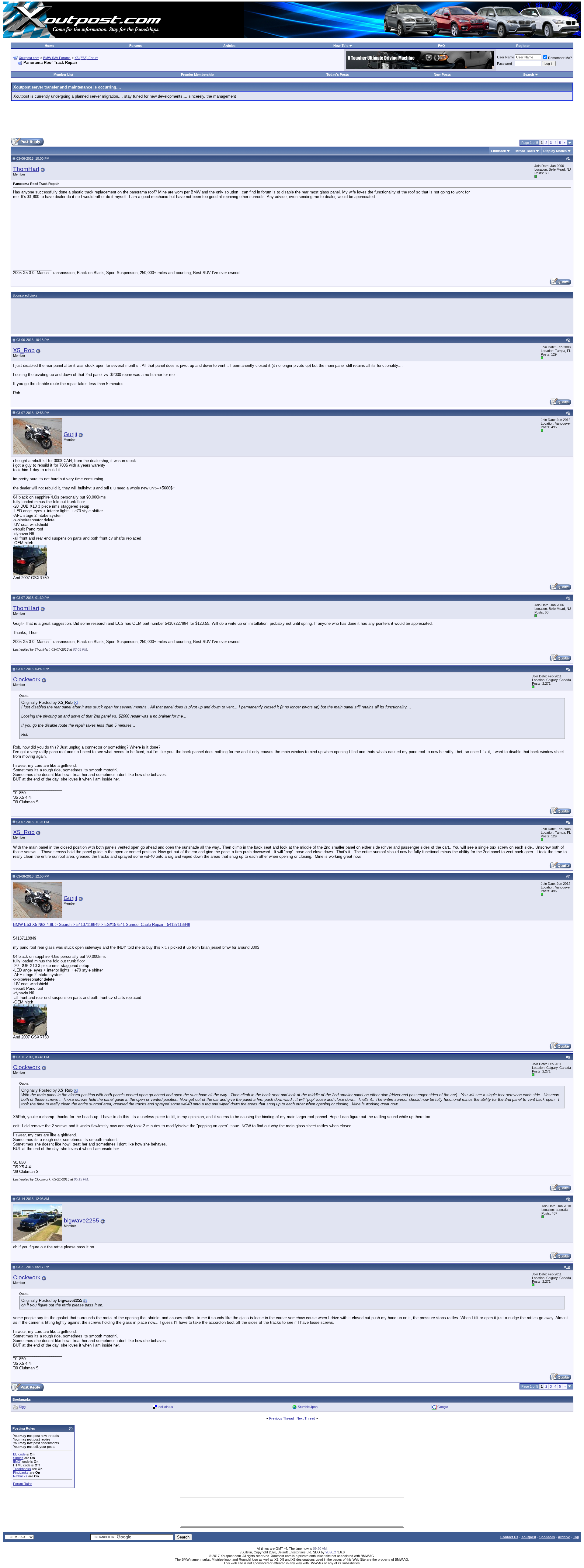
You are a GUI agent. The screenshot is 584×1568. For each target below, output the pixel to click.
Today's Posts (337, 74)
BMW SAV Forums (57, 58)
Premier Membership (197, 74)
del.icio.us (165, 1406)
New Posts (442, 74)
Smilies (18, 1458)
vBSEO (330, 1552)
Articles (229, 45)
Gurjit (70, 434)
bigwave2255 (81, 1220)
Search (528, 74)
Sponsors (547, 1537)
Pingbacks (21, 1472)
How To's (340, 45)
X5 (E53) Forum (86, 58)
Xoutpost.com (29, 58)
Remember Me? (560, 58)
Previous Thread (281, 1418)
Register (523, 45)
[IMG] (17, 1461)
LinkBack (498, 151)
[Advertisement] (292, 119)
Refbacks (20, 1476)
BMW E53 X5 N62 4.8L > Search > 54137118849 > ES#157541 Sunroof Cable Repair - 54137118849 (101, 924)
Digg (22, 1406)
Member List (63, 74)
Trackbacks (22, 1469)
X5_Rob (24, 350)
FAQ (441, 45)
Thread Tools (524, 151)
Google (442, 1406)
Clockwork (26, 679)
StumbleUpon (308, 1406)
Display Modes (555, 151)
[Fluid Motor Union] (420, 68)
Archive (564, 1537)
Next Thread (306, 1418)
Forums (135, 45)
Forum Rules (22, 1484)
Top (576, 1537)
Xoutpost (528, 1537)
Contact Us (509, 1537)
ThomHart (26, 169)
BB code (19, 1454)
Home (49, 45)
